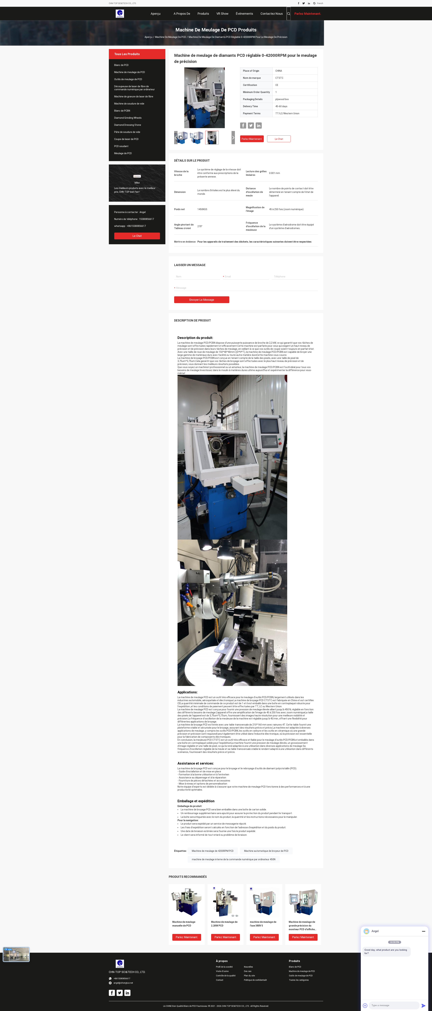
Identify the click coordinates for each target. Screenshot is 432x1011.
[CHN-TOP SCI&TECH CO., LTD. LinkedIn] (309, 3)
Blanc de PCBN (122, 110)
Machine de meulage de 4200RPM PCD (213, 851)
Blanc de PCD (121, 65)
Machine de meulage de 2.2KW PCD (224, 924)
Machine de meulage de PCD (170, 37)
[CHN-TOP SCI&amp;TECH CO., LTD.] (120, 13)
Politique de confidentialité (255, 980)
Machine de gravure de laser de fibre (133, 96)
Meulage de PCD (123, 153)
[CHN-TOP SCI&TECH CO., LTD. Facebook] (299, 3)
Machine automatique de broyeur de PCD (266, 851)
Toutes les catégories (299, 980)
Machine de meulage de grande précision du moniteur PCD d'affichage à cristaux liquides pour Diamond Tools (303, 926)
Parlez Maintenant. (252, 139)
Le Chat (137, 235)
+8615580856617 (136, 226)
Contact (219, 980)
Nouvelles (248, 967)
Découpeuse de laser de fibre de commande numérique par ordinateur (134, 88)
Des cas (247, 971)
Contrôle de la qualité (225, 975)
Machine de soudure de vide (129, 103)
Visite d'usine (222, 971)
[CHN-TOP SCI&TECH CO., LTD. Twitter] (303, 3)
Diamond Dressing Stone (127, 125)
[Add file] (365, 1005)
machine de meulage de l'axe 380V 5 (263, 924)
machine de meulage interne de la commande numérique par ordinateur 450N (233, 859)
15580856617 (146, 219)
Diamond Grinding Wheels (128, 117)
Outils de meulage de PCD (128, 79)
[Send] (423, 1005)
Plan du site (249, 975)
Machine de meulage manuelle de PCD (183, 924)
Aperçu (148, 37)
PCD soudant (121, 146)
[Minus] (424, 931)
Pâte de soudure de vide (127, 132)
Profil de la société (224, 967)
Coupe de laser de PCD (126, 139)
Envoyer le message (201, 299)
